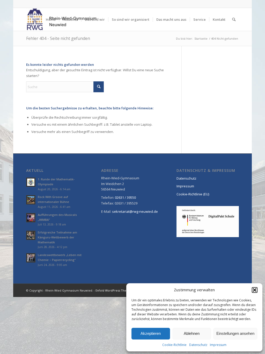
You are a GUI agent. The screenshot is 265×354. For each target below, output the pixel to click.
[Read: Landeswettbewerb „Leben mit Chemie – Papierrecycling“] (30, 258)
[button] (254, 290)
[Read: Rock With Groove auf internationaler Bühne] (30, 199)
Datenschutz (198, 345)
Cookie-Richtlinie (174, 345)
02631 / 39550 (125, 197)
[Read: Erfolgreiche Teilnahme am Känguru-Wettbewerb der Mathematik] (30, 235)
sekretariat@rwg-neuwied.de (135, 211)
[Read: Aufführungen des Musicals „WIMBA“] (30, 217)
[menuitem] (50, 19)
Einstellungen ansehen (235, 333)
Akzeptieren (151, 333)
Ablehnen (192, 333)
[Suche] (234, 19)
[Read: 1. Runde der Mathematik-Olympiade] (30, 182)
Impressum (218, 345)
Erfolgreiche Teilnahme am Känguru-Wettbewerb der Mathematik (57, 237)
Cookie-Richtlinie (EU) (192, 194)
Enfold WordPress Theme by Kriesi (119, 290)
